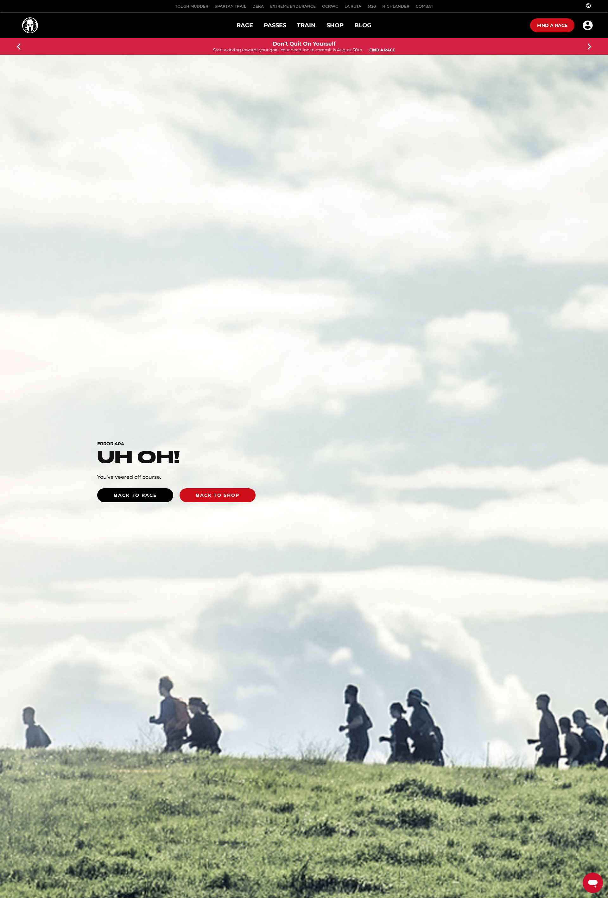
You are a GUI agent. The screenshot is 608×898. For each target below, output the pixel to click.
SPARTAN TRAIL (230, 6)
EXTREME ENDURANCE (293, 6)
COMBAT (424, 6)
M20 (372, 6)
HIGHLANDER (395, 6)
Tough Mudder (191, 6)
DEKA (258, 6)
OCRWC (330, 6)
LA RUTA (353, 6)
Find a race (552, 25)
